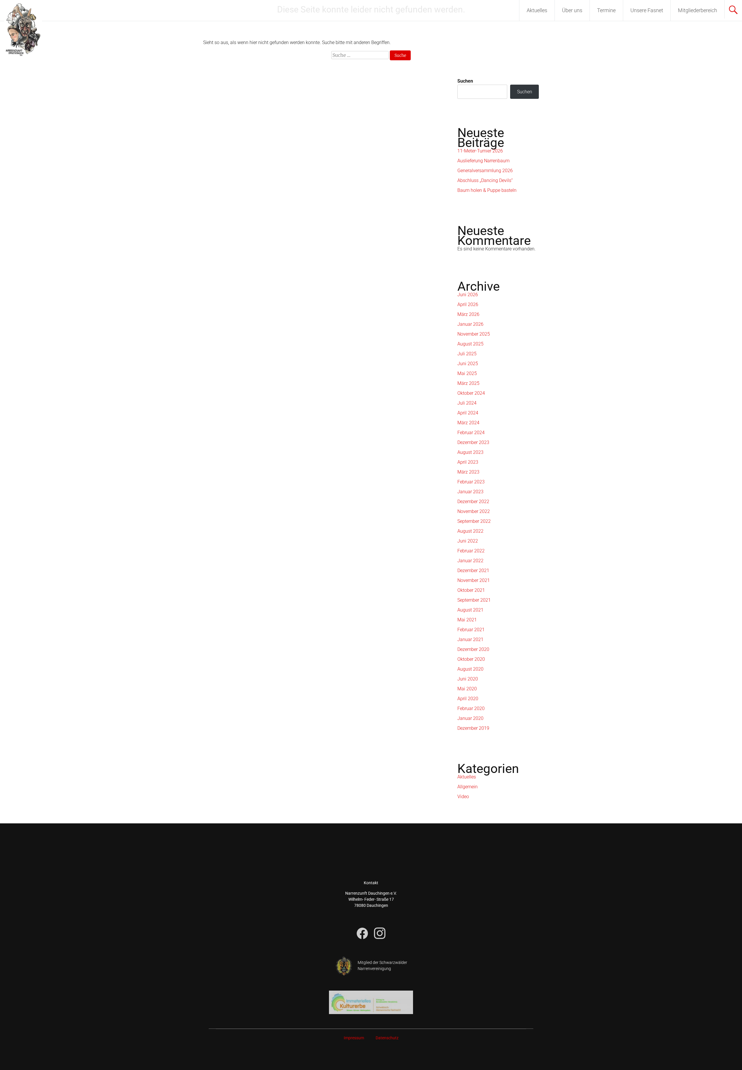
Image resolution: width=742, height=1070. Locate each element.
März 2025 (468, 383)
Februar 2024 (471, 432)
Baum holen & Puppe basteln (487, 190)
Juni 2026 (467, 294)
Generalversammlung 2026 (485, 170)
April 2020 (467, 698)
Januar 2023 (470, 491)
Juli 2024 (467, 403)
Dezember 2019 (473, 728)
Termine (606, 10)
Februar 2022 (471, 551)
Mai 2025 (467, 373)
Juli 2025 (467, 353)
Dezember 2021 (473, 570)
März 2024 (468, 422)
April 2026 (467, 304)
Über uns (572, 10)
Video (463, 796)
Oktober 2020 (471, 659)
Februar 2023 (471, 482)
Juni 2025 (467, 363)
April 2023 (467, 462)
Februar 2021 (471, 629)
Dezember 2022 (473, 501)
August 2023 (470, 452)
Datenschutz (387, 1038)
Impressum (354, 1038)
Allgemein (467, 786)
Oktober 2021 (471, 590)
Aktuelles (537, 10)
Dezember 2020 (473, 649)
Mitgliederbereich (697, 10)
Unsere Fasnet (646, 10)
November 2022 (473, 511)
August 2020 (470, 669)
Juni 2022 (467, 541)
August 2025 (470, 344)
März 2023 (468, 472)
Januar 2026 (470, 324)
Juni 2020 (467, 679)
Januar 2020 (470, 718)
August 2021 (470, 610)
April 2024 (467, 413)
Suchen (465, 81)
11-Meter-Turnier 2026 (480, 151)
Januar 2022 (470, 560)
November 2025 (473, 334)
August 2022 (470, 531)
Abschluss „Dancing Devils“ (485, 180)
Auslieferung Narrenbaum (483, 160)
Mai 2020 (467, 689)
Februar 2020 (471, 708)
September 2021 (474, 600)
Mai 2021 (467, 620)
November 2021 (473, 580)
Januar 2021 (470, 639)
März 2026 (468, 314)
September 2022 (474, 521)
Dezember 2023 (473, 442)
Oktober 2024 (471, 393)
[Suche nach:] (360, 55)
